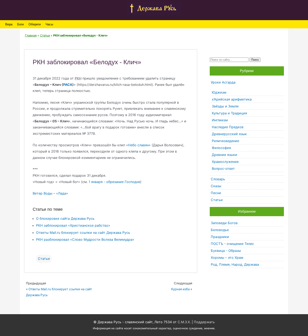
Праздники (220, 237)
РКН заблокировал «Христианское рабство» (73, 225)
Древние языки (224, 155)
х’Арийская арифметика (232, 99)
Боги (20, 24)
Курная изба (180, 289)
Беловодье (220, 230)
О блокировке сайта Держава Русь (65, 218)
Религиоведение (225, 141)
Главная (31, 35)
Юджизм (219, 92)
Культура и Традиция (229, 113)
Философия (221, 148)
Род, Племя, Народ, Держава (235, 264)
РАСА (67, 84)
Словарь (218, 179)
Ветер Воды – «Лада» (50, 193)
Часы (49, 24)
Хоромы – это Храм (227, 257)
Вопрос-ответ (223, 168)
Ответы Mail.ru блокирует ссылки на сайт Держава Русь (83, 232)
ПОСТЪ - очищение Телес (232, 244)
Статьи (45, 35)
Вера (8, 24)
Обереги (34, 24)
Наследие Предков (227, 127)
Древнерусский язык (229, 134)
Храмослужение (225, 162)
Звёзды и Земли (225, 106)
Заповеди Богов (224, 223)
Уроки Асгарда (223, 82)
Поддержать (204, 322)
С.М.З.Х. (184, 322)
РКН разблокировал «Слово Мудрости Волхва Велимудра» (85, 239)
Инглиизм (220, 120)
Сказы (216, 186)
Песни (216, 193)
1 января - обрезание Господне (114, 182)
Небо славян (138, 145)
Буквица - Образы (226, 250)
